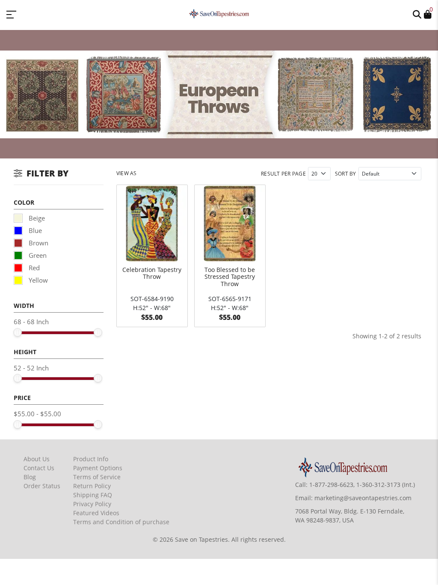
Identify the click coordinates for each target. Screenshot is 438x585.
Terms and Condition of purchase (121, 522)
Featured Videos (96, 513)
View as (126, 173)
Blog (30, 477)
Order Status (42, 486)
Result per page (283, 173)
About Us (37, 459)
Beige (36, 218)
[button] (417, 14)
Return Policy (92, 486)
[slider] (17, 332)
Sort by (345, 173)
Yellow (37, 280)
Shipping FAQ (92, 495)
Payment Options (97, 468)
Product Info (90, 459)
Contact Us (39, 468)
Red (33, 267)
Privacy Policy (92, 504)
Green (37, 255)
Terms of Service (97, 477)
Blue (34, 230)
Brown (37, 243)
